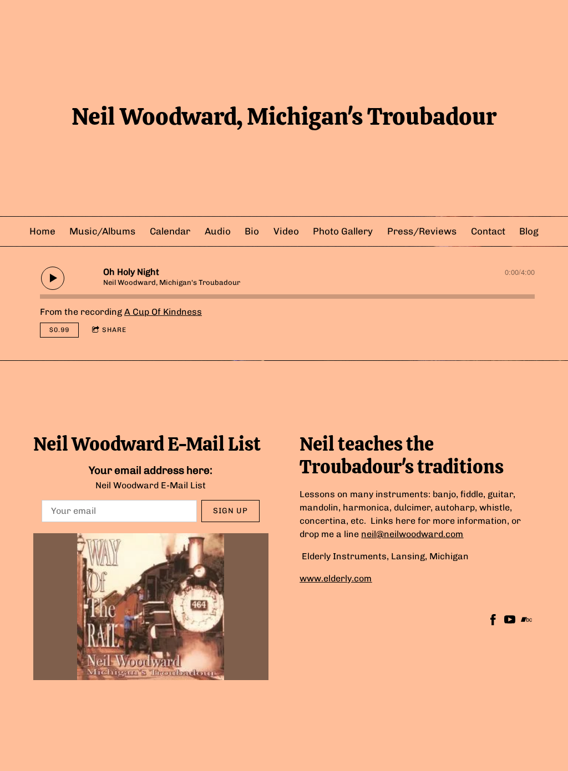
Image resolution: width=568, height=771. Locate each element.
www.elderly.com (336, 578)
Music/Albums (102, 231)
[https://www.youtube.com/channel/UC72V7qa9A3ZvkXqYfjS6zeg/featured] (509, 621)
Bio (252, 231)
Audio (218, 231)
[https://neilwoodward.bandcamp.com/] (526, 621)
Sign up (230, 510)
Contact (488, 231)
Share (114, 330)
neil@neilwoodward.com (412, 534)
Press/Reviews (422, 231)
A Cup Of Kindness (163, 312)
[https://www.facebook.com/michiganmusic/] (493, 621)
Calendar (170, 231)
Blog (529, 231)
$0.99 (59, 330)
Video (286, 231)
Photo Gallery (343, 231)
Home (42, 231)
